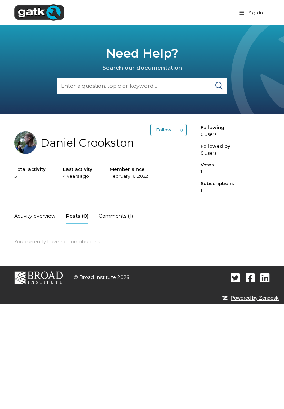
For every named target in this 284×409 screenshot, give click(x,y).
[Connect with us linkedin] (265, 277)
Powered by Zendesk (255, 298)
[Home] (39, 12)
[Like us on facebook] (250, 277)
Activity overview (34, 216)
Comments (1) (116, 216)
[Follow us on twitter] (235, 277)
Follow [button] (163, 129)
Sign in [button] (256, 12)
